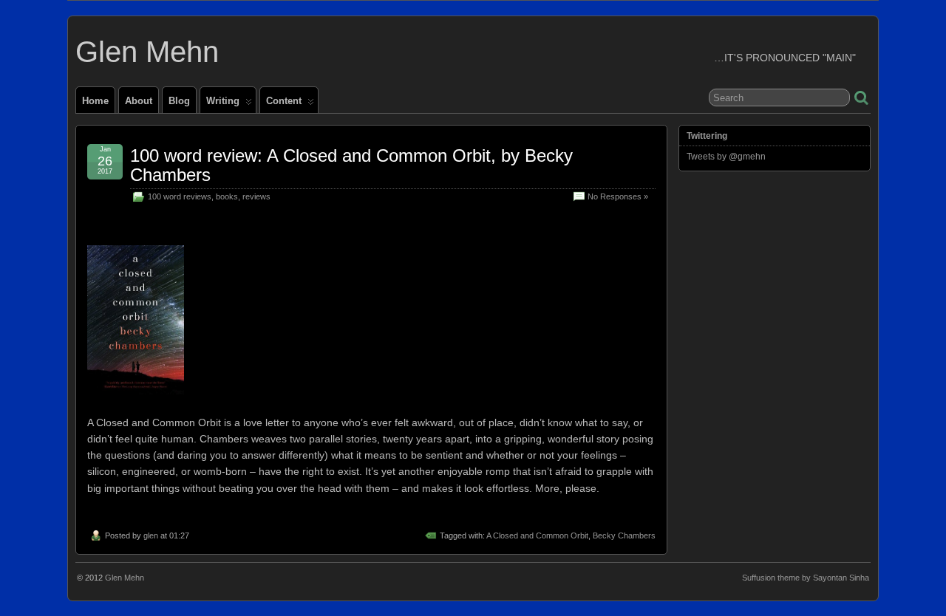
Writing (222, 100)
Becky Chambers (624, 535)
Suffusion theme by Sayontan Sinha (805, 577)
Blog (179, 100)
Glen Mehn (147, 51)
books (227, 196)
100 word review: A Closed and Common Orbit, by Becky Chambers (351, 165)
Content (284, 100)
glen (150, 535)
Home (95, 100)
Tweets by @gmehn (726, 156)
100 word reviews (179, 196)
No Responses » (618, 196)
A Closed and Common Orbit (537, 535)
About (138, 100)
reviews (256, 196)
